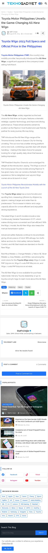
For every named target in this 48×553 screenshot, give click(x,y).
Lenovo (15, 504)
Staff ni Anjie (23, 331)
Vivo (3, 516)
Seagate (23, 512)
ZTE (17, 516)
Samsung (13, 512)
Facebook (17, 293)
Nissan (21, 508)
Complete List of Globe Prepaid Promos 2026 (30, 452)
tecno (24, 516)
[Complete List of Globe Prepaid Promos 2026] (7, 454)
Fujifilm (4, 500)
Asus (17, 496)
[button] (40, 3)
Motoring (12, 287)
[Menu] (3, 3)
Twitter (25, 293)
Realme (4, 512)
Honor (17, 500)
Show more (42, 342)
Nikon (13, 508)
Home (3, 12)
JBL (3, 504)
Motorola (5, 508)
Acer (3, 496)
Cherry (31, 496)
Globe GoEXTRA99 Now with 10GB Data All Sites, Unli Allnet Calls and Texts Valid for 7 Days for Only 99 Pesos (30, 443)
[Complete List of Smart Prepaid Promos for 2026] (7, 433)
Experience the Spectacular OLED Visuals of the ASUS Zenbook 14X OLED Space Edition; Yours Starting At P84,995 (31, 421)
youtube (38, 480)
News (20, 287)
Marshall (35, 504)
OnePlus (36, 508)
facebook (13, 474)
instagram (13, 480)
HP (11, 500)
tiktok (37, 474)
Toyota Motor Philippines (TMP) (15, 55)
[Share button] (38, 293)
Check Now (6, 543)
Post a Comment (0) (24, 374)
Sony (31, 512)
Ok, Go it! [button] (7, 549)
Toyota (9, 12)
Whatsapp (31, 293)
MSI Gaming (25, 504)
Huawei (25, 500)
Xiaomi (10, 516)
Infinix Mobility (36, 500)
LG (8, 504)
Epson (39, 496)
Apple (10, 496)
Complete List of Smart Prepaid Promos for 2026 (30, 431)
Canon (24, 496)
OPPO (28, 508)
